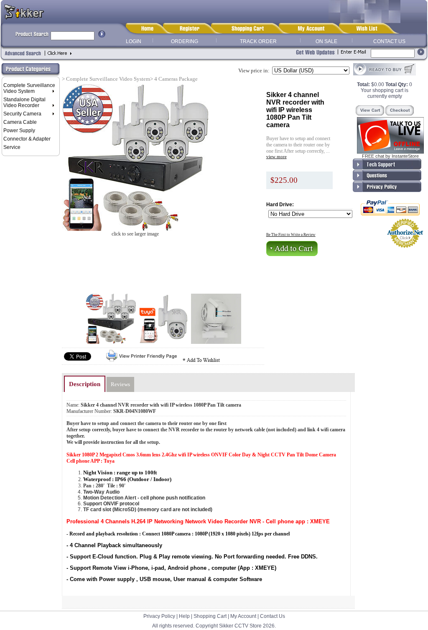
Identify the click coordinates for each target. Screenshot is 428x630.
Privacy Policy (159, 616)
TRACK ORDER (258, 41)
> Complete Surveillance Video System (106, 79)
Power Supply (19, 130)
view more (276, 156)
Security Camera (22, 114)
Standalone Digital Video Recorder (24, 102)
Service (11, 147)
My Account (243, 616)
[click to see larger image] (135, 158)
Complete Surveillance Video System (29, 88)
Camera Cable (20, 122)
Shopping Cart (210, 616)
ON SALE (326, 41)
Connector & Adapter (27, 139)
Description (84, 384)
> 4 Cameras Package (174, 79)
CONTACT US (389, 41)
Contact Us (272, 616)
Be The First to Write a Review (291, 235)
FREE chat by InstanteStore (390, 156)
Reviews (120, 384)
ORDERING (184, 41)
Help (184, 616)
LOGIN (133, 41)
